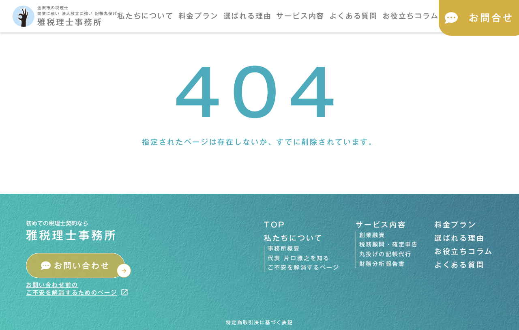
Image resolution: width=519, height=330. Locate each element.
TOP (274, 225)
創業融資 (372, 235)
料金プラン (198, 16)
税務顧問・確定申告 (388, 245)
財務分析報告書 (382, 264)
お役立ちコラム (410, 16)
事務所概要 (284, 249)
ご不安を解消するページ (303, 268)
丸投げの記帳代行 (385, 255)
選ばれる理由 (247, 16)
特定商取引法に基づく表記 (259, 322)
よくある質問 (353, 16)
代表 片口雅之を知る (299, 259)
